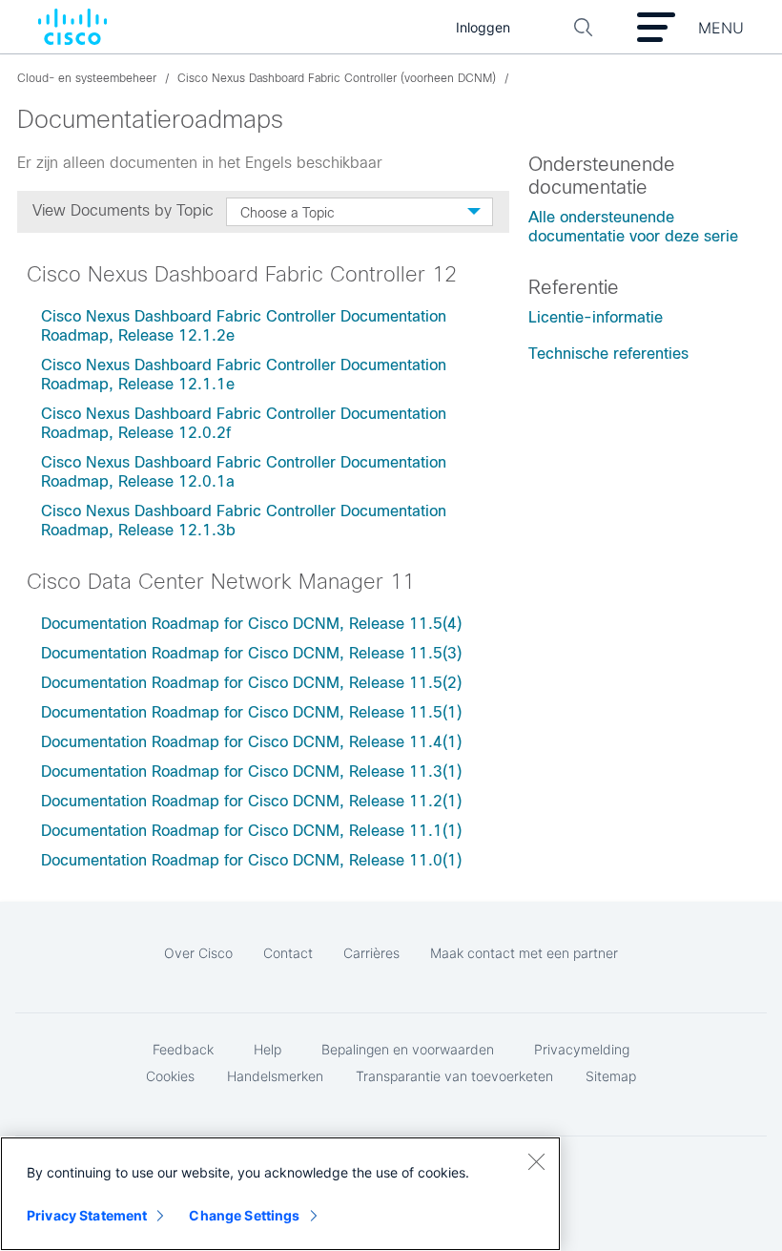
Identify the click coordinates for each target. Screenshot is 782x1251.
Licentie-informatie (595, 317)
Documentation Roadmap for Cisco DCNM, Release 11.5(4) (251, 623)
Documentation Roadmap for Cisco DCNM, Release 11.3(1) (251, 771)
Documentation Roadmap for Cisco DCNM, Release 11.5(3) (251, 653)
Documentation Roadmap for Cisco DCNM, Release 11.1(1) (251, 831)
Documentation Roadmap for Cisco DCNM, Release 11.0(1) (251, 860)
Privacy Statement (87, 1215)
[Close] (535, 1161)
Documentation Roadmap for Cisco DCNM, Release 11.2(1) (251, 801)
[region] (280, 1193)
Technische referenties (608, 353)
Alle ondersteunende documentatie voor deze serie (633, 226)
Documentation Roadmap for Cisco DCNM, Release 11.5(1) (251, 712)
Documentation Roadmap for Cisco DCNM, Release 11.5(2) (251, 683)
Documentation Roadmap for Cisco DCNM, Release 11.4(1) (251, 742)
